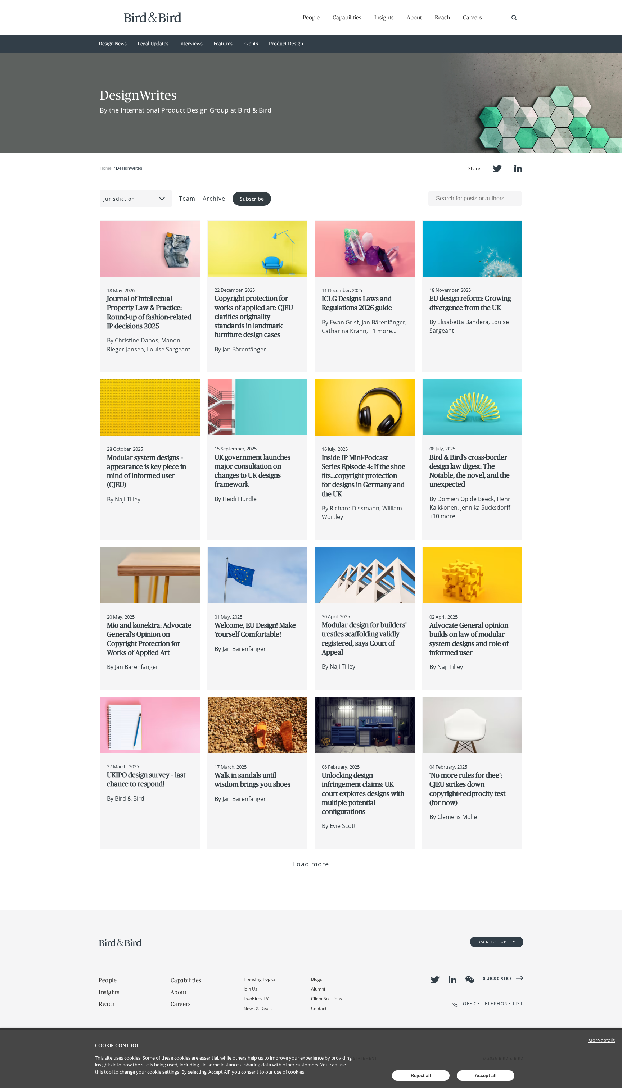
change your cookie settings (149, 1072)
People (311, 17)
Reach (442, 17)
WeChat (469, 979)
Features (223, 43)
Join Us (250, 989)
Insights (384, 17)
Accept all (486, 1075)
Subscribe (252, 198)
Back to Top (493, 941)
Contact (318, 1008)
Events (250, 43)
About (414, 17)
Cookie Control (117, 1045)
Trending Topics (260, 979)
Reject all (421, 1075)
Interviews (191, 43)
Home (106, 168)
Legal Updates (153, 43)
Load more (311, 864)
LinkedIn (518, 168)
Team (187, 198)
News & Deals (258, 1008)
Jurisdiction (119, 198)
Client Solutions (326, 999)
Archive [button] (214, 198)
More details (601, 1040)
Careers (472, 17)
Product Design (286, 43)
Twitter (497, 168)
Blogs (316, 979)
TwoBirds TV (256, 999)
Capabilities (347, 17)
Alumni (318, 989)
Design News (113, 43)
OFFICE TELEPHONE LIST (493, 1004)
